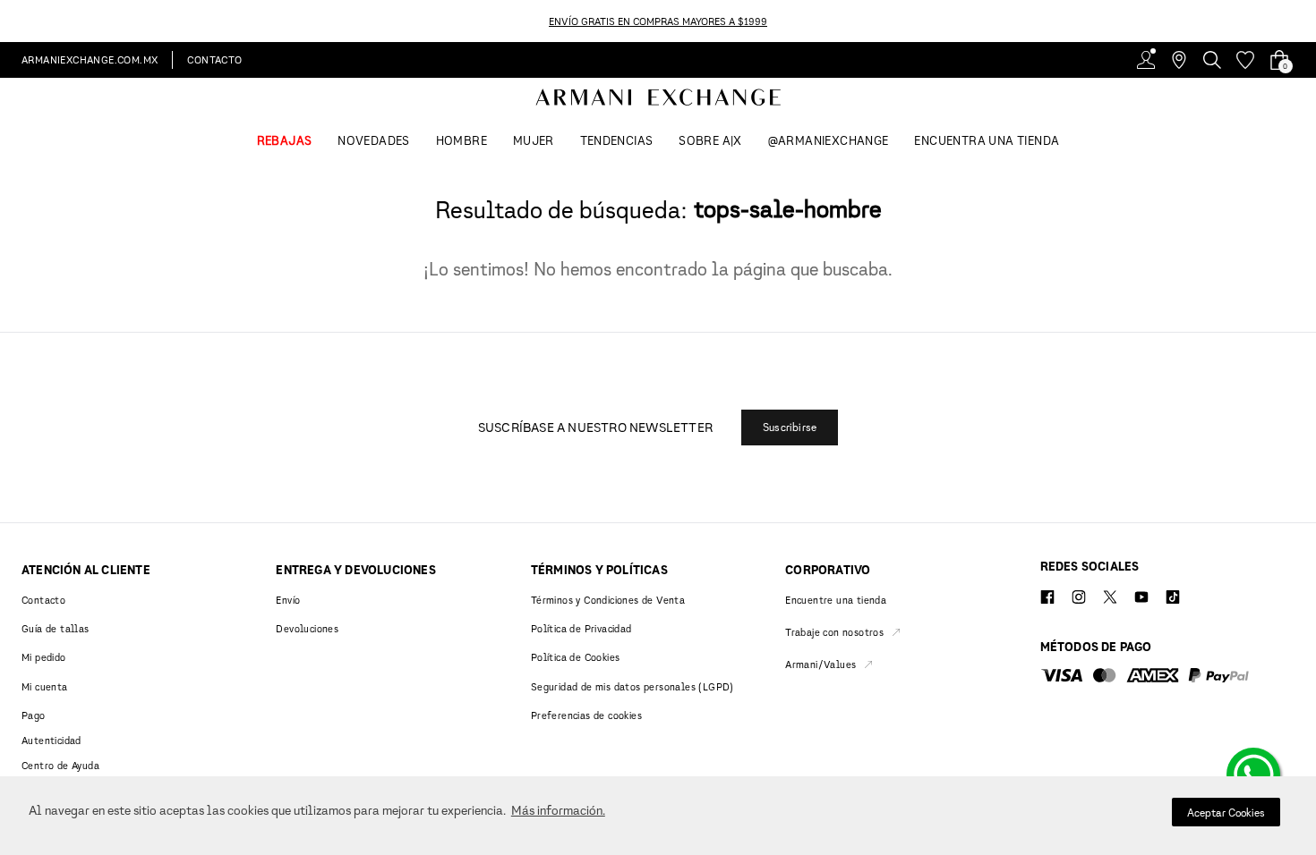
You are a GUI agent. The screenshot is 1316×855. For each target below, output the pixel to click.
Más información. (558, 809)
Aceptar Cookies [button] (1226, 812)
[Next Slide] (1305, 21)
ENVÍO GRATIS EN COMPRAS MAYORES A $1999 (658, 21)
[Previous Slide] (10, 21)
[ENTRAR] (1146, 60)
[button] (789, 427)
